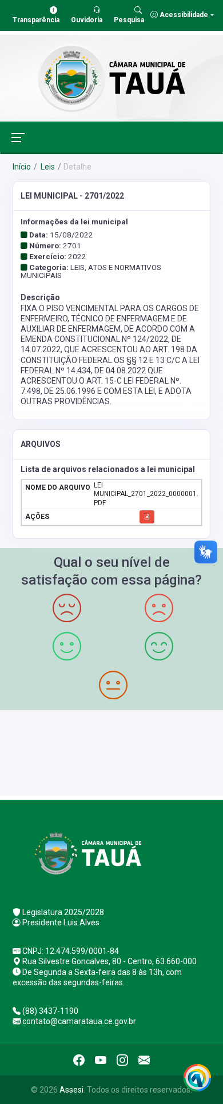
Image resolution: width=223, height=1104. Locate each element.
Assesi (71, 1089)
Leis (47, 166)
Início (22, 166)
